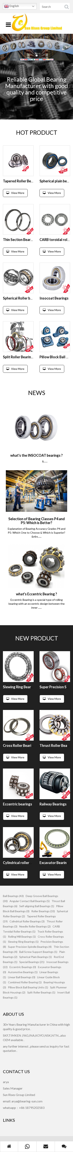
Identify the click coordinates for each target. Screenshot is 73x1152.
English (14, 6)
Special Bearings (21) (31, 962)
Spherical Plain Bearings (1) (35, 957)
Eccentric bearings (17, 804)
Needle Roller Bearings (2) (35, 926)
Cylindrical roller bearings (23, 862)
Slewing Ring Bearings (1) (23, 941)
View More (17, 192)
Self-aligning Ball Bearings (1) (36, 906)
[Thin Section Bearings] (18, 219)
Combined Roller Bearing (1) (25, 982)
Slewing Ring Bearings (20, 687)
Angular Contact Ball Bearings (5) (30, 901)
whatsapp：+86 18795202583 (23, 1107)
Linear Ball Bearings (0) (21, 977)
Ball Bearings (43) (13, 896)
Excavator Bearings (55, 862)
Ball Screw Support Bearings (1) (38, 951)
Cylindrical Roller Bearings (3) (27, 921)
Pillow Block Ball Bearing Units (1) (28, 987)
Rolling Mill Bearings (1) (22, 936)
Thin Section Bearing (19, 239)
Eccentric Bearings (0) (23, 967)
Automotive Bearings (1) (23, 972)
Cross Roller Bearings (20, 745)
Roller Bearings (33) (43, 911)
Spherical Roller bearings (22, 298)
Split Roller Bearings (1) (41, 992)
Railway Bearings (53, 804)
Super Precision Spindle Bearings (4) (30, 946)
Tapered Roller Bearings (22, 181)
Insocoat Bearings (54, 298)
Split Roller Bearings (19, 357)
